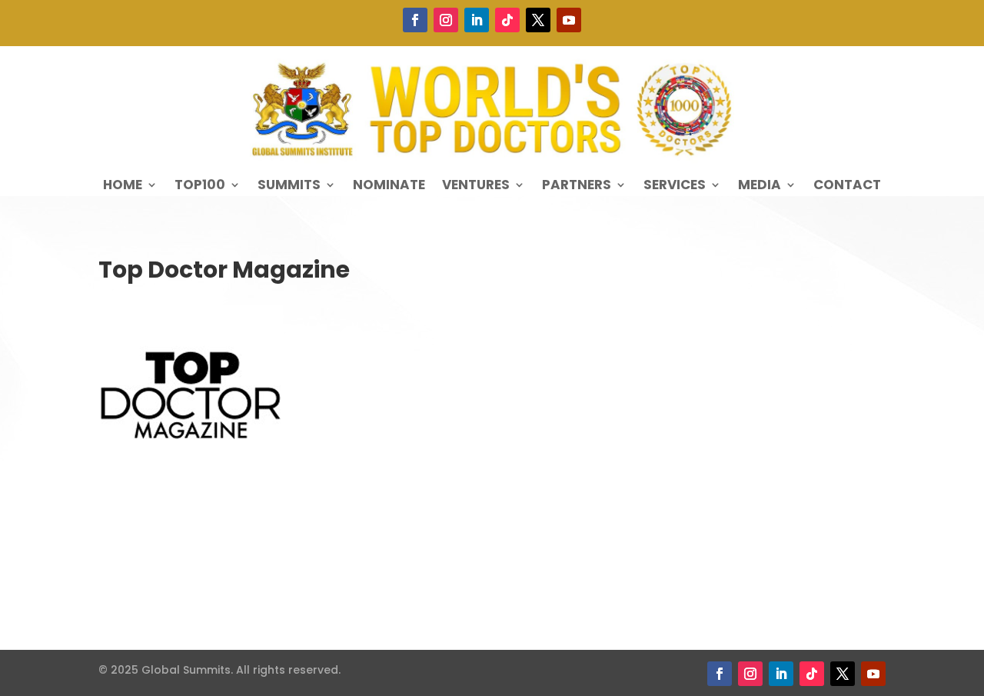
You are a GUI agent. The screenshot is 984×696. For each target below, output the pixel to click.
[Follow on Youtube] (569, 20)
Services (674, 186)
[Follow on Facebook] (415, 20)
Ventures (476, 186)
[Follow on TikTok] (507, 20)
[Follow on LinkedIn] (476, 20)
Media (759, 186)
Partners (576, 186)
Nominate (389, 186)
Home (122, 186)
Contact (847, 186)
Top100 (200, 186)
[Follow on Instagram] (446, 20)
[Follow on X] (538, 20)
